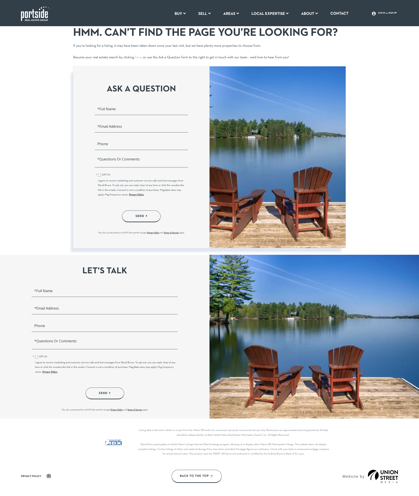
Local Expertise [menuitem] (268, 14)
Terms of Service (171, 233)
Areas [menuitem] (229, 14)
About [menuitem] (307, 14)
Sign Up (392, 13)
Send (140, 216)
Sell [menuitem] (202, 14)
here (138, 57)
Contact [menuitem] (339, 13)
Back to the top (194, 476)
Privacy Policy (136, 195)
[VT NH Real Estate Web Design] (383, 476)
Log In (381, 13)
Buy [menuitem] (178, 14)
